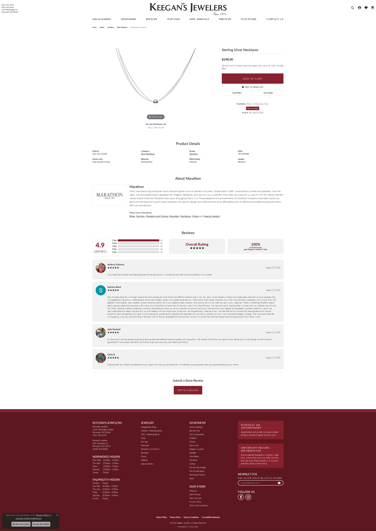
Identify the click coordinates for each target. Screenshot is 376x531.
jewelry (102, 27)
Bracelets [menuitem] (145, 452)
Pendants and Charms (157, 216)
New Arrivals (199, 19)
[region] (156, 76)
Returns (268, 93)
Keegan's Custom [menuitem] (196, 449)
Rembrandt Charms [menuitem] (197, 474)
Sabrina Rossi (114, 287)
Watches (173, 19)
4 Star (114, 243)
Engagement (102, 19)
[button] (353, 8)
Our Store (248, 19)
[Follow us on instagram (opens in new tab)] (248, 497)
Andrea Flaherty (115, 264)
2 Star (114, 249)
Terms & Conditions (191, 517)
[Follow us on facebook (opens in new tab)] (241, 497)
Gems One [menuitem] (193, 445)
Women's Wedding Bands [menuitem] (151, 430)
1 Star (114, 252)
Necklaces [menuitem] (145, 445)
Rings (132, 216)
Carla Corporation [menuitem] (196, 434)
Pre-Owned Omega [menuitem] (197, 467)
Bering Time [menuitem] (194, 430)
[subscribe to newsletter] (279, 482)
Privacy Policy (195, 501)
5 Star (114, 240)
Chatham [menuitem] (193, 438)
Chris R (111, 354)
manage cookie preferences (29, 518)
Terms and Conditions (198, 505)
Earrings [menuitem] (144, 441)
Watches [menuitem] (144, 460)
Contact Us (274, 19)
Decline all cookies (21, 524)
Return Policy (161, 517)
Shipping (237, 93)
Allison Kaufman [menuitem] (196, 427)
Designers (128, 19)
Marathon (193, 154)
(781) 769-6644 (7, 7)
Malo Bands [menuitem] (194, 456)
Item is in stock (252, 108)
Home (94, 27)
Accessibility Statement (211, 517)
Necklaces (111, 27)
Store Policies (195, 494)
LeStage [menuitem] (192, 452)
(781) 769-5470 (7, 5)
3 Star (114, 246)
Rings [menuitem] (143, 438)
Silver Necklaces (122, 27)
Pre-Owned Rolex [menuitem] (196, 471)
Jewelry (151, 19)
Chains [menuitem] (144, 456)
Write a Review (188, 390)
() (161, 240)
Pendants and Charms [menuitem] (150, 449)
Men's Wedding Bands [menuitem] (150, 434)
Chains (195, 216)
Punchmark (193, 527)
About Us (193, 490)
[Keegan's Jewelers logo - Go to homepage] (188, 8)
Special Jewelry (212, 216)
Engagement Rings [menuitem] (148, 427)
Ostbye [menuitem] (192, 463)
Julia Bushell (113, 329)
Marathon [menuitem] (193, 460)
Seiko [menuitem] (191, 478)
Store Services (195, 498)
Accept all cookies (41, 524)
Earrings (140, 216)
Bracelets (174, 216)
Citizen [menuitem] (192, 441)
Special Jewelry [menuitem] (147, 463)
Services (225, 19)
